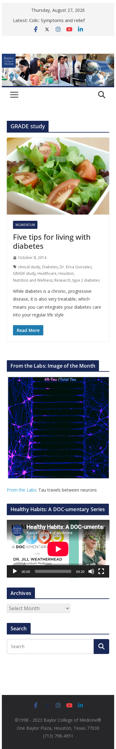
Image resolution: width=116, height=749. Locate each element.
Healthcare (47, 273)
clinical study (29, 267)
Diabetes (50, 267)
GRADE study (24, 273)
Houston (66, 273)
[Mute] (91, 571)
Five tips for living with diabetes (52, 241)
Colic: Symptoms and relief (57, 20)
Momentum (25, 225)
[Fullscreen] (101, 571)
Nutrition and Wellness (33, 280)
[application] (58, 549)
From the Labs (21, 490)
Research (62, 280)
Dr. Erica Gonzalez (76, 267)
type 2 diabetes (86, 280)
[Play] (15, 571)
